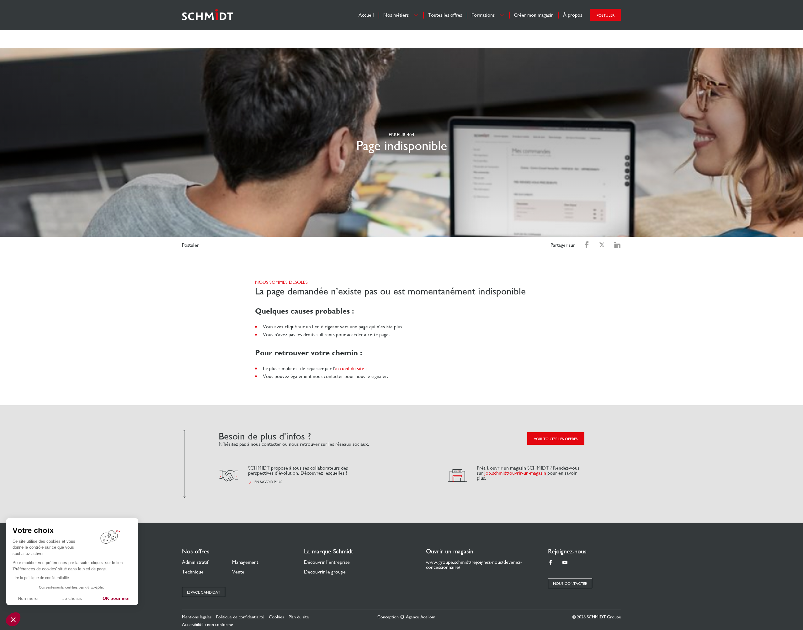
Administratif (195, 562)
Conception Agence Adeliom (406, 617)
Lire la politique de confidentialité (41, 578)
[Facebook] (550, 563)
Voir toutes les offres (556, 439)
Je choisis (72, 598)
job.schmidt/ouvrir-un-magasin (515, 473)
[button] (13, 619)
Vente (238, 572)
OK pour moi (116, 598)
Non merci (28, 598)
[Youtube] (564, 563)
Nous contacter (570, 583)
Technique (193, 572)
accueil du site (349, 368)
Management (245, 562)
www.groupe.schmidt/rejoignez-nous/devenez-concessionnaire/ (474, 564)
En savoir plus (268, 482)
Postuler (605, 15)
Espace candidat (203, 592)
